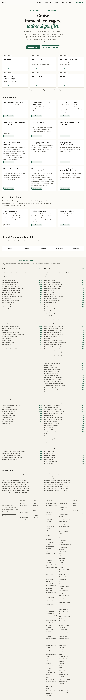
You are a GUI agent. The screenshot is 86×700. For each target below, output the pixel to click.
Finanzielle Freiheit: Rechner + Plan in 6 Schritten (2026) (15, 476)
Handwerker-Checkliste (49, 626)
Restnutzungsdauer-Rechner (64, 587)
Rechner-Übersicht (64, 574)
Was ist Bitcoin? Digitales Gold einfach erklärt (54, 484)
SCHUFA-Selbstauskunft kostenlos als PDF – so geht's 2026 (15, 474)
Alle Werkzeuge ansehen (50, 47)
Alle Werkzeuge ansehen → (10, 230)
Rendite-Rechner (63, 579)
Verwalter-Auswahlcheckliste (63, 655)
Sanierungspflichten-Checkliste (64, 599)
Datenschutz (9, 516)
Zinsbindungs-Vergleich (62, 687)
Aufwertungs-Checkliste (49, 520)
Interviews (76, 510)
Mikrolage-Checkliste (64, 529)
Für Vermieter (48, 269)
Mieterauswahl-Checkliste (49, 694)
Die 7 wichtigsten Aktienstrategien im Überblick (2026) (56, 474)
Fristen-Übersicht (50, 604)
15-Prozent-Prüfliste (51, 503)
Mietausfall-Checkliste (51, 691)
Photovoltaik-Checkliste (62, 559)
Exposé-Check (49, 574)
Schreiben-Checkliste (64, 602)
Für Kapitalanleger (49, 323)
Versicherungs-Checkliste (63, 646)
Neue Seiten (5, 514)
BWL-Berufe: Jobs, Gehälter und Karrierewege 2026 (56, 486)
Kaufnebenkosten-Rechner (50, 660)
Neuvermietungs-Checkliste (63, 548)
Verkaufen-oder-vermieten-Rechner (64, 637)
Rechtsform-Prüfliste (64, 577)
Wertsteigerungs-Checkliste (63, 676)
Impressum (11, 514)
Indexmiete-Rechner (51, 638)
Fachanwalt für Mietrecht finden (50, 580)
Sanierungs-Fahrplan (64, 595)
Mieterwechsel (63, 512)
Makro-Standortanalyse (50, 678)
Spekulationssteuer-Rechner (64, 606)
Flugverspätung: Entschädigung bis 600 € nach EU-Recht (57, 480)
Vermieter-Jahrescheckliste (63, 642)
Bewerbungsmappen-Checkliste (51, 539)
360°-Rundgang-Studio (51, 505)
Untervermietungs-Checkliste (64, 633)
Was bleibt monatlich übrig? (64, 667)
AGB (15, 514)
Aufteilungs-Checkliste (51, 517)
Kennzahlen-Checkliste (51, 666)
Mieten (39, 2)
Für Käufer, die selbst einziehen (10, 323)
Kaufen (52, 2)
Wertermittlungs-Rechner (63, 671)
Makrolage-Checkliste (51, 681)
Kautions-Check (49, 663)
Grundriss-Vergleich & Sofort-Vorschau (51, 612)
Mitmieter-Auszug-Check (63, 532)
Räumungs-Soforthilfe (64, 572)
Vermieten (46, 2)
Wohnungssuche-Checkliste (63, 682)
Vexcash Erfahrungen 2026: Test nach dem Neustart (56, 476)
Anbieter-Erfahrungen (78, 513)
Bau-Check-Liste (50, 535)
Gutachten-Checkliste (51, 620)
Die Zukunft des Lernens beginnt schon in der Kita (55, 490)
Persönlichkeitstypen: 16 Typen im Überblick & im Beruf (57, 482)
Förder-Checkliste (50, 595)
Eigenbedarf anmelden (51, 565)
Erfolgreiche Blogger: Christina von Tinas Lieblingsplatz (57, 488)
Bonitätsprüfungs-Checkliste (50, 548)
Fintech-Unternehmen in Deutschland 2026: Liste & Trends (15, 488)
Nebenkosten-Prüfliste (62, 541)
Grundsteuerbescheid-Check (51, 617)
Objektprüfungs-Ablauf (63, 552)
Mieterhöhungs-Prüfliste (63, 509)
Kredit (74, 505)
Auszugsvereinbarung (51, 524)
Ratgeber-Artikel (37, 520)
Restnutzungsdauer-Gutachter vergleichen (64, 583)
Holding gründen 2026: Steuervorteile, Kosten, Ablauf (14, 480)
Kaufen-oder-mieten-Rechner (51, 655)
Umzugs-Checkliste (64, 625)
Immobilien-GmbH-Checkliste (50, 635)
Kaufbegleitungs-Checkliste (50, 651)
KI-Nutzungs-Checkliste (49, 669)
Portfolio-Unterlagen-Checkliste (64, 564)
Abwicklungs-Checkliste (49, 509)
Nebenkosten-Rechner (65, 545)
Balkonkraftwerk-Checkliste (50, 527)
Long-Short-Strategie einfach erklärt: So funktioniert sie (14, 492)
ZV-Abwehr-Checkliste (64, 690)
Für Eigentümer (48, 396)
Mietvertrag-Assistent (64, 521)
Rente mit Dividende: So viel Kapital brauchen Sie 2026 (14, 478)
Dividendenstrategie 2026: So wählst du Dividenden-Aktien (15, 482)
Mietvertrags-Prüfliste (64, 526)
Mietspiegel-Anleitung (64, 519)
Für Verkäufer (5, 396)
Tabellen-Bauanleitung (64, 616)
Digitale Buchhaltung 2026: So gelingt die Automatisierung (15, 490)
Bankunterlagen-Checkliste (50, 532)
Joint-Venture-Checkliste (49, 642)
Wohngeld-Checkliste (64, 679)
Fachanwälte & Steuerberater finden (51, 585)
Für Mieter (5, 269)
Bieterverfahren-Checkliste (50, 543)
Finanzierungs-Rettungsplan (49, 589)
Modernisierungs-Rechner (63, 537)
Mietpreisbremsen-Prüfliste (64, 515)
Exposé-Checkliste (50, 577)
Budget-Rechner (50, 551)
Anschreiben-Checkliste (49, 513)
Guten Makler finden (51, 623)
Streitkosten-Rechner (64, 614)
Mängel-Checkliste (50, 684)
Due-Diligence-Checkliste (49, 561)
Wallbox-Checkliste (64, 659)
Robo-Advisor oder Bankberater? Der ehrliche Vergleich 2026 (16, 486)
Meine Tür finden (33, 47)
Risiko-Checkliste (63, 590)
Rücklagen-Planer (63, 593)
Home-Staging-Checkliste (49, 631)
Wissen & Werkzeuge (50, 448)
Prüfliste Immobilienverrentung (64, 568)
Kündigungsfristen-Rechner (50, 674)
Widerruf (4, 516)
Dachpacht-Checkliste (51, 553)
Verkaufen (58, 2)
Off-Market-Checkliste (64, 556)
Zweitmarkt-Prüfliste (64, 693)
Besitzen (64, 2)
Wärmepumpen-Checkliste (63, 662)
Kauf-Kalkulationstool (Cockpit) (51, 646)
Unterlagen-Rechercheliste (63, 629)
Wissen (71, 2)
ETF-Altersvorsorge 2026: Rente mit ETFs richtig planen (14, 484)
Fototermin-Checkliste (51, 597)
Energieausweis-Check (51, 567)
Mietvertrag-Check (64, 524)
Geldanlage (76, 508)
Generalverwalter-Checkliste (50, 608)
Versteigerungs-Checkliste (63, 651)
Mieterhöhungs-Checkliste (63, 504)
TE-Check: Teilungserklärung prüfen (63, 621)
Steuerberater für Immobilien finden (63, 610)
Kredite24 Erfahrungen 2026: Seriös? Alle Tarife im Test (57, 478)
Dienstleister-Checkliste (49, 557)
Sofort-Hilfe (79, 2)
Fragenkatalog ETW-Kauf (51, 601)
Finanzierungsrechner (51, 592)
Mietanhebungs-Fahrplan (50, 687)
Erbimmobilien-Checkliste (49, 571)
